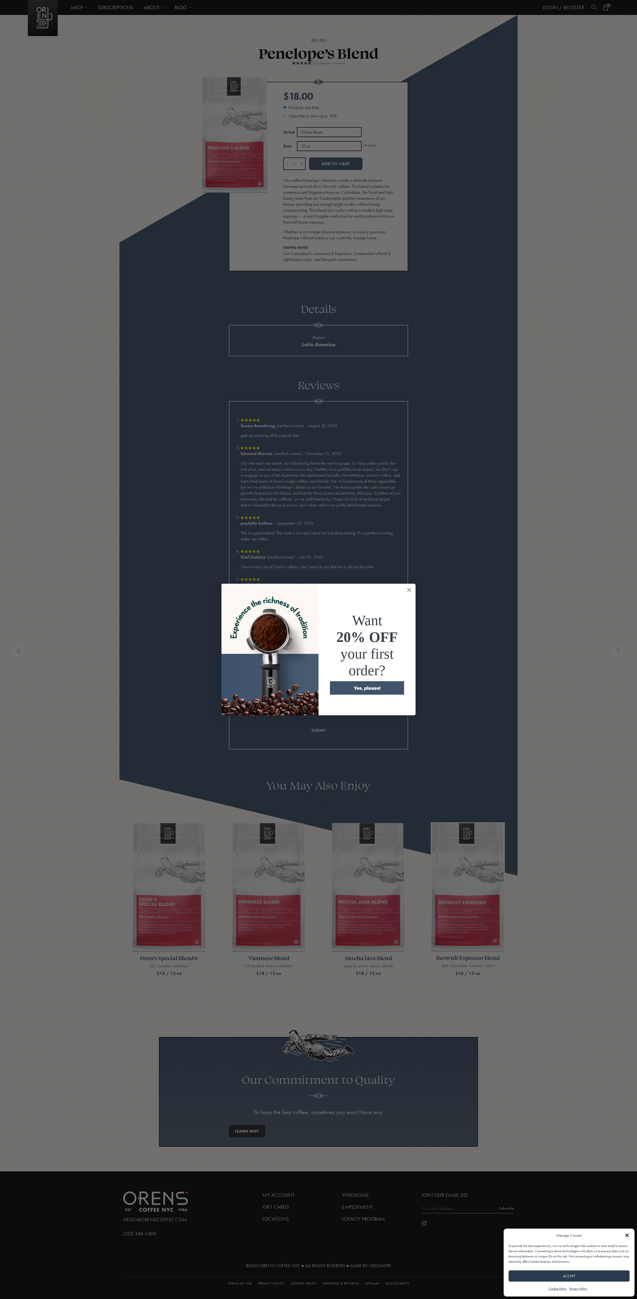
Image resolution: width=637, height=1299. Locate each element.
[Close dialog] (409, 590)
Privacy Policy (578, 1288)
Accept (569, 1276)
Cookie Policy (558, 1288)
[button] (627, 1235)
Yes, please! (367, 688)
